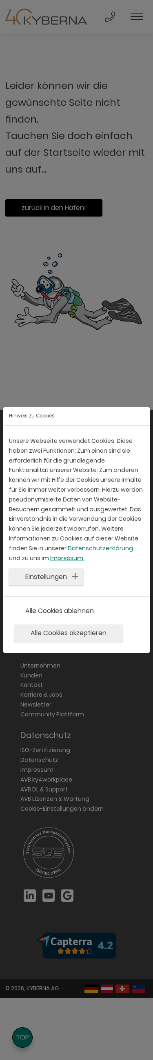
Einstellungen (46, 576)
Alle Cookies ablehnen (59, 610)
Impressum (67, 558)
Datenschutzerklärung (100, 548)
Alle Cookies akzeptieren (68, 633)
